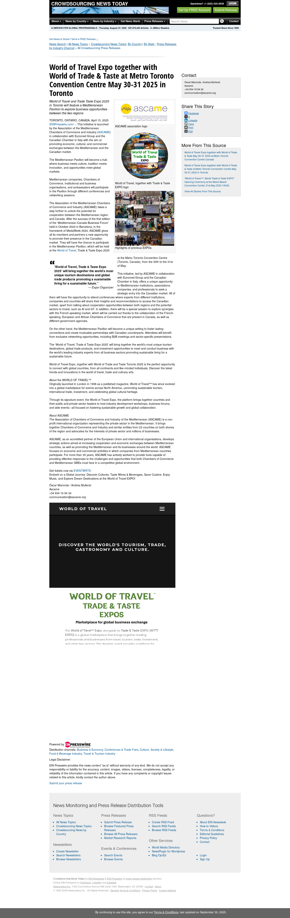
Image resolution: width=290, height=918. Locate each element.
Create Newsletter (67, 851)
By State (149, 44)
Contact (234, 21)
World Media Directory (166, 847)
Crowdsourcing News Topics (74, 826)
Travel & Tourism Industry (99, 753)
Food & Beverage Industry (65, 753)
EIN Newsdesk (96, 878)
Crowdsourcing (108, 44)
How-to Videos (209, 826)
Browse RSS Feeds (164, 830)
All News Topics (78, 44)
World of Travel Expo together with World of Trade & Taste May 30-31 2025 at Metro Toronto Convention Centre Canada (210, 156)
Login (203, 855)
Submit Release (226, 10)
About (55, 21)
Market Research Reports (120, 838)
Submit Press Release (118, 822)
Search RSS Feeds (164, 826)
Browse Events (113, 859)
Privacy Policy (208, 838)
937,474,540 (134, 27)
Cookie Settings (167, 890)
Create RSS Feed (163, 822)
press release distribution (138, 878)
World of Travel (66, 250)
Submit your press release (65, 783)
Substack (111, 882)
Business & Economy (90, 750)
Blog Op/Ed (159, 855)
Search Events (113, 855)
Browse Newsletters (68, 859)
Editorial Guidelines (212, 834)
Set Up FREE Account (194, 10)
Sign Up (205, 859)
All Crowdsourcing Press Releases (99, 48)
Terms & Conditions (212, 830)
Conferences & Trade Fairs (121, 750)
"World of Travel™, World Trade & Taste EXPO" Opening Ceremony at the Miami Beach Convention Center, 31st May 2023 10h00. (209, 182)
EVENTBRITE (82, 470)
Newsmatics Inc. (62, 886)
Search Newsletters (68, 855)
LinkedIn (96, 882)
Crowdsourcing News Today (89, 3)
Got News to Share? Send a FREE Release (73, 39)
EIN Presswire (114, 878)
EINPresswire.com (61, 124)
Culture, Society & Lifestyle (156, 750)
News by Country (76, 21)
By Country (135, 44)
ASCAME (104, 132)
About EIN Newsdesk (213, 822)
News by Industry (104, 21)
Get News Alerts (130, 21)
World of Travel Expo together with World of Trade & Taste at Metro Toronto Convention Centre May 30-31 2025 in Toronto (210, 169)
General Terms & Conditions (125, 890)
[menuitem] (75, 826)
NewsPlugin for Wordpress (168, 851)
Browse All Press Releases (121, 834)
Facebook (85, 882)
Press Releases (154, 21)
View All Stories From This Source (202, 191)
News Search (57, 44)
